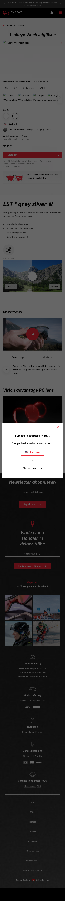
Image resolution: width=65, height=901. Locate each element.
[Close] (58, 427)
